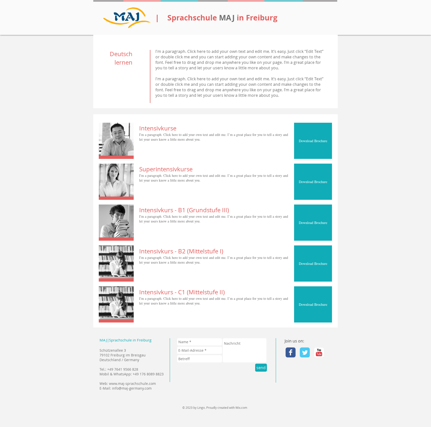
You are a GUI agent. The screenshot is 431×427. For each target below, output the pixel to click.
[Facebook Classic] (291, 352)
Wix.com (241, 408)
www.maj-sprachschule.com (132, 383)
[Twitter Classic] (305, 352)
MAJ (228, 17)
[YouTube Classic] (319, 352)
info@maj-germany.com (132, 388)
